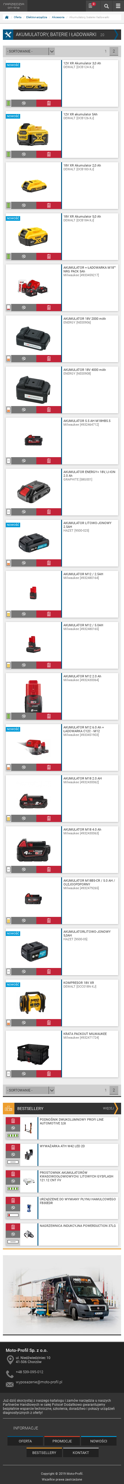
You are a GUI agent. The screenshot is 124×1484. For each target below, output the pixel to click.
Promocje (62, 1441)
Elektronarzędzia (36, 17)
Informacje (25, 1428)
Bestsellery (44, 1453)
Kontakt (81, 1453)
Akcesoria (58, 17)
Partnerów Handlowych (21, 1405)
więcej (108, 1108)
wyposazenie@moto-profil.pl (39, 1382)
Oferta (17, 17)
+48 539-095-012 (29, 1372)
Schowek (94, 3)
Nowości (98, 1441)
